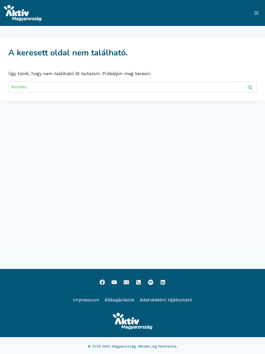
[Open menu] (256, 13)
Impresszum (86, 299)
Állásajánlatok (120, 299)
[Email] (126, 282)
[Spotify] (150, 282)
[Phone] (138, 282)
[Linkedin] (163, 282)
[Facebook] (102, 282)
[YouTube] (114, 282)
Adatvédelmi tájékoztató (166, 299)
